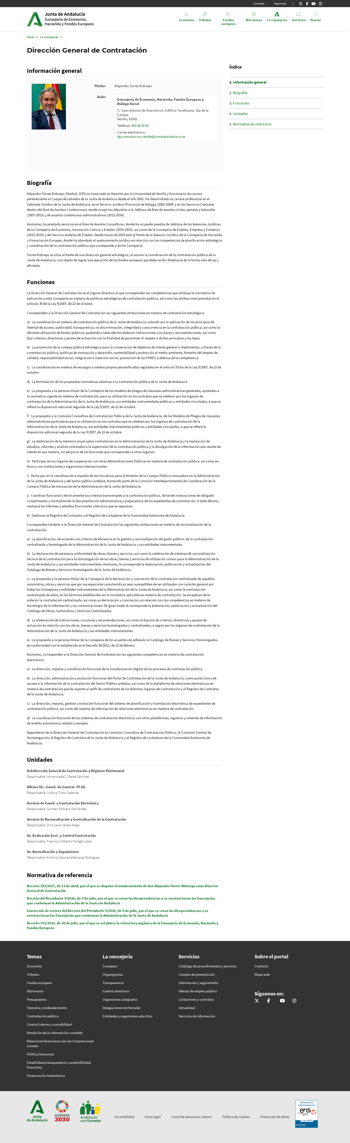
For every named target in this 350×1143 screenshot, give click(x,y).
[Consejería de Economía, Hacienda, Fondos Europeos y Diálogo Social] (313, 3)
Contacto (259, 3)
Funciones (241, 103)
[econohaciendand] (320, 3)
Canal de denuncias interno (191, 1116)
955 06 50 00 (140, 125)
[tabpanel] (166, 118)
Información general (250, 82)
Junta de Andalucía (34, 19)
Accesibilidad (124, 1116)
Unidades (240, 113)
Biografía (240, 92)
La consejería (49, 37)
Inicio (81, 19)
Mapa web (280, 3)
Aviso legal (153, 1116)
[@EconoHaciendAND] (300, 3)
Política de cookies (236, 1116)
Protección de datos (275, 1116)
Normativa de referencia (252, 124)
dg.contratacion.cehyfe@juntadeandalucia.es (151, 136)
